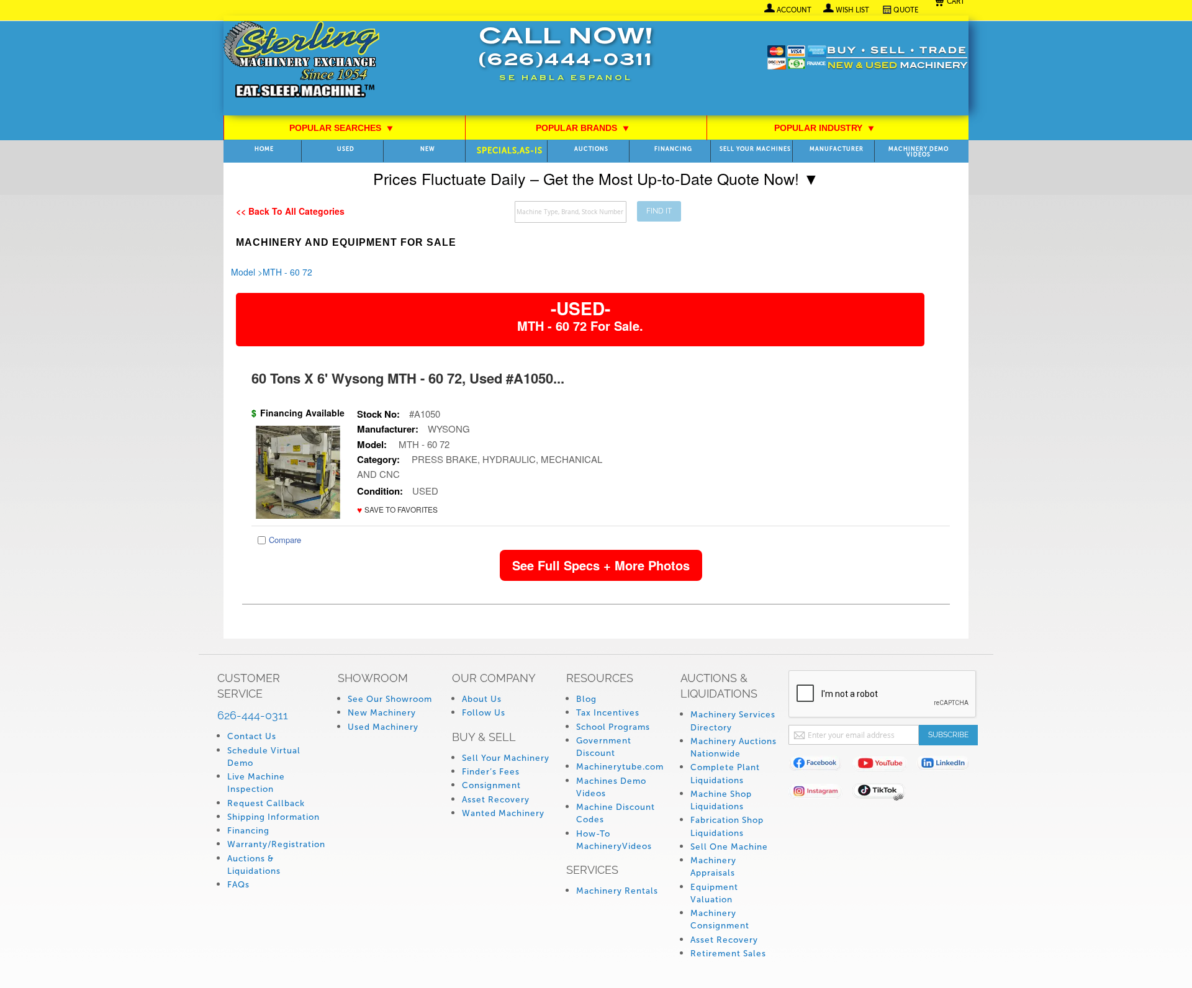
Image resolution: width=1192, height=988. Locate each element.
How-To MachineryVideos (614, 840)
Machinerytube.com (620, 766)
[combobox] (570, 212)
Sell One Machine (729, 847)
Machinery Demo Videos (918, 152)
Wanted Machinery (503, 813)
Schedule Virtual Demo (263, 756)
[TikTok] (884, 793)
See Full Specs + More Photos (601, 565)
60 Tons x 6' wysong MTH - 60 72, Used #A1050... (407, 378)
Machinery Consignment (719, 919)
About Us (482, 699)
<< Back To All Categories (290, 211)
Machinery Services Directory (732, 720)
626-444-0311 (252, 715)
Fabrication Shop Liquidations (727, 826)
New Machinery (382, 712)
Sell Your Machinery (505, 758)
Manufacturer (837, 149)
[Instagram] (820, 793)
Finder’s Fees (491, 771)
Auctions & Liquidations (254, 864)
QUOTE (906, 10)
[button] (397, 509)
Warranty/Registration (276, 844)
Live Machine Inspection (256, 782)
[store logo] (301, 60)
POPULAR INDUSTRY (824, 128)
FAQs (238, 884)
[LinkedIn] (948, 765)
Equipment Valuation (714, 893)
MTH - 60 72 (287, 272)
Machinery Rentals (617, 891)
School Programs (613, 727)
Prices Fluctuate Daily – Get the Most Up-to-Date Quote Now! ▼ (596, 178)
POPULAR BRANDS (583, 128)
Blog (586, 699)
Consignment (491, 785)
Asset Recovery (496, 799)
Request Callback (266, 803)
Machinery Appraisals (713, 866)
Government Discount (603, 746)
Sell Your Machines (755, 149)
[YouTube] (884, 765)
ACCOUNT (794, 10)
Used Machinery (383, 727)
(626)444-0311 (565, 61)
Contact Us (251, 736)
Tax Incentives (607, 712)
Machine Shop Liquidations (721, 800)
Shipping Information (273, 817)
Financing (673, 149)
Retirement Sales (728, 953)
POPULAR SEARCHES (341, 128)
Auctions (591, 149)
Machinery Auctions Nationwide (733, 747)
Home (264, 149)
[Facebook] (820, 765)
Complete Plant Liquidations (725, 773)
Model (243, 272)
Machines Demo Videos (611, 787)
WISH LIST (852, 10)
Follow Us (483, 712)
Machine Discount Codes (615, 813)
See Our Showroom (390, 699)
